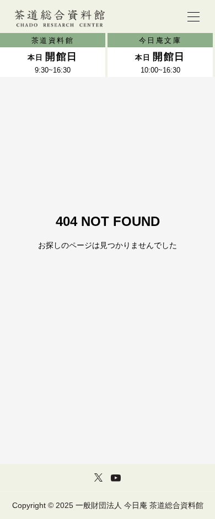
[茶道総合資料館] (59, 16)
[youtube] (116, 478)
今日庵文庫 (160, 40)
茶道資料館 (52, 40)
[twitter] (98, 477)
